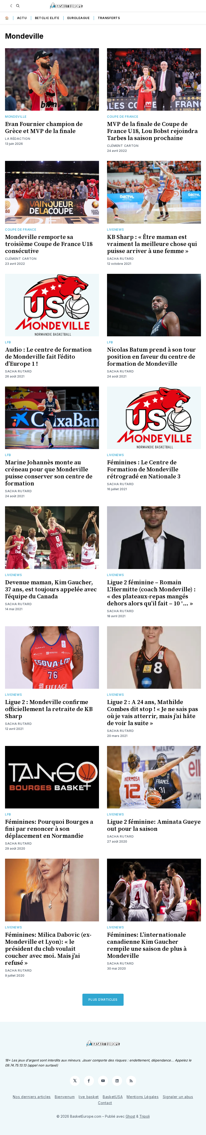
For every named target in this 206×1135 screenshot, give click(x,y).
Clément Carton (123, 146)
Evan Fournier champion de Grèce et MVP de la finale (44, 127)
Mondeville (16, 116)
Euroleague (78, 18)
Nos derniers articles (32, 1097)
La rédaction (17, 139)
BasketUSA (113, 1097)
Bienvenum (65, 1097)
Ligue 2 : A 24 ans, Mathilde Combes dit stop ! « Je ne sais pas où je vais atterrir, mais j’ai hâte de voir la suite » (152, 713)
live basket (89, 1097)
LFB (8, 342)
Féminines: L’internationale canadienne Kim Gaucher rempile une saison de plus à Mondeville (147, 945)
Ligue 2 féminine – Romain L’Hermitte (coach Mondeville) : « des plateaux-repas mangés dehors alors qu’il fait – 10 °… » (151, 593)
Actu (22, 18)
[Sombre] (12, 5)
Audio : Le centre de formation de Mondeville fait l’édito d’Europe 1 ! (48, 357)
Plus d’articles (103, 999)
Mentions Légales (143, 1097)
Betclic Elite (47, 18)
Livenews (115, 229)
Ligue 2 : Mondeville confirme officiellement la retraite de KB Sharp (49, 709)
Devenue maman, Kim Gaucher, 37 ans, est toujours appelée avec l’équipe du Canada (51, 589)
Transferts (109, 18)
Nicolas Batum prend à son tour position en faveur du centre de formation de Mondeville (151, 357)
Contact (105, 1103)
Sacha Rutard (120, 259)
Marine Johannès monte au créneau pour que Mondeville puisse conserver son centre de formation (48, 473)
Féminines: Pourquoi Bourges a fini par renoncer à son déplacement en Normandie (49, 829)
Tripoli (144, 1116)
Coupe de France (122, 116)
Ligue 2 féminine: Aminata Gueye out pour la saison (154, 825)
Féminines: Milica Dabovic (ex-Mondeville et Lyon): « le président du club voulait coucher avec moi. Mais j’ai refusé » (48, 949)
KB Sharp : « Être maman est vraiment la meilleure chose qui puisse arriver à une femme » (152, 244)
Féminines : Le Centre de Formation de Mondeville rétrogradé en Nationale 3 (143, 469)
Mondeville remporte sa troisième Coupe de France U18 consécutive (48, 244)
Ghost (130, 1116)
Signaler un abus (178, 1097)
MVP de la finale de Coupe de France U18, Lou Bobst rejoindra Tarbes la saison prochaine (152, 131)
